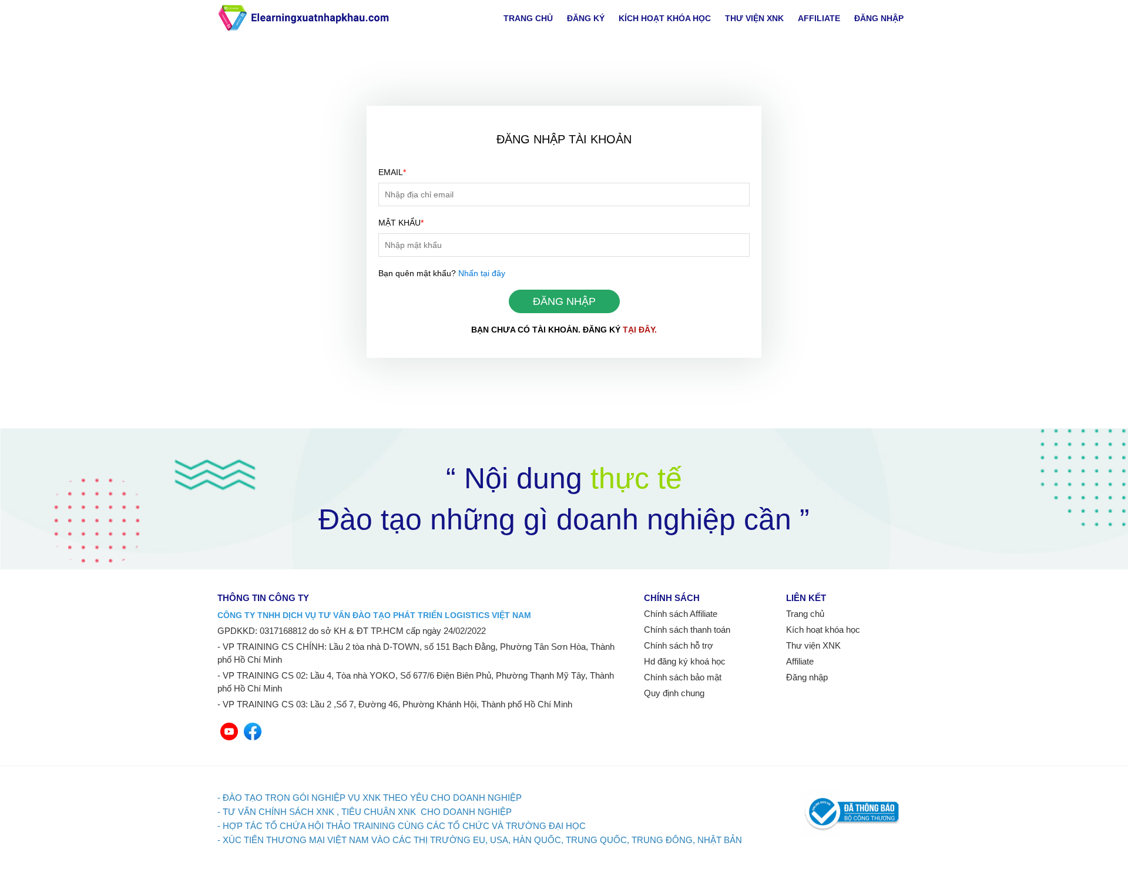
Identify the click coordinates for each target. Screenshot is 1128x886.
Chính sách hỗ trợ (678, 645)
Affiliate (819, 18)
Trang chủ (528, 18)
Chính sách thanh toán (687, 630)
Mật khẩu (401, 222)
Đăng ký (586, 18)
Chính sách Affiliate (680, 614)
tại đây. (640, 329)
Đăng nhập (879, 18)
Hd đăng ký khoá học (685, 661)
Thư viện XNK (754, 18)
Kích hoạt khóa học (665, 18)
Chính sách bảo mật (682, 677)
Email (392, 172)
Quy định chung (674, 693)
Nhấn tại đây (481, 273)
